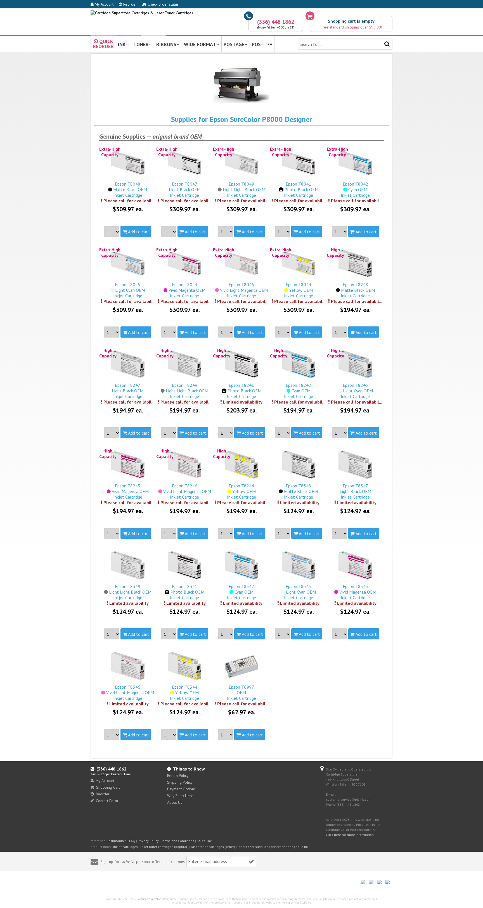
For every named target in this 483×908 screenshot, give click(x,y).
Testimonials (117, 841)
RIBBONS (166, 44)
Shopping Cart (108, 787)
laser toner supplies (253, 847)
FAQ (132, 841)
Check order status (162, 4)
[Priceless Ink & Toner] (142, 12)
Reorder (129, 4)
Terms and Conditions (177, 841)
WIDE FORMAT (200, 44)
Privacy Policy (148, 841)
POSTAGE (234, 44)
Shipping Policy (180, 782)
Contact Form (107, 800)
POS (256, 44)
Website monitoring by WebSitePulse (288, 902)
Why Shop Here (180, 795)
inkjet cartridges (125, 847)
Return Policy (178, 775)
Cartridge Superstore (149, 899)
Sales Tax (204, 841)
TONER (141, 44)
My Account (103, 4)
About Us (174, 802)
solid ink (302, 847)
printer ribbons (282, 847)
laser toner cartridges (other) (213, 847)
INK (122, 44)
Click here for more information (350, 835)
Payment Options (181, 788)
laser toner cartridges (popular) (164, 847)
